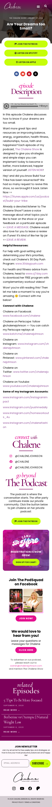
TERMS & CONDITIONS (32, 802)
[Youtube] (22, 788)
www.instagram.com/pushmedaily (25, 407)
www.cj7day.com (37, 273)
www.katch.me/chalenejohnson (23, 334)
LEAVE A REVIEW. (16, 239)
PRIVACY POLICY (17, 802)
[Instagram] (14, 788)
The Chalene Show (27, 149)
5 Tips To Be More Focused (23, 700)
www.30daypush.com (29, 263)
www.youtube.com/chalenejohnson (26, 386)
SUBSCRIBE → (40, 763)
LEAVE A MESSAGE (17, 227)
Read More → (12, 710)
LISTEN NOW (35, 170)
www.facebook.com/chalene (21, 315)
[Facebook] (30, 788)
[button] (38, 6)
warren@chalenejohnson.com (26, 665)
